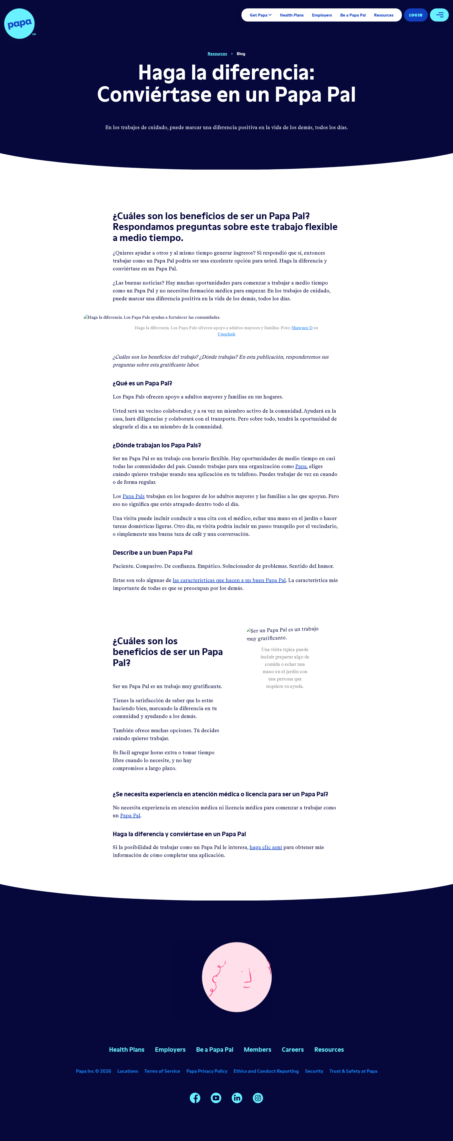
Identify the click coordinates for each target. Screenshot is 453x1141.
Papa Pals (133, 496)
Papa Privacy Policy (206, 1071)
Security (314, 1071)
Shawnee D (302, 328)
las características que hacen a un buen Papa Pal (229, 580)
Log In (416, 15)
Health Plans (292, 15)
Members (257, 1049)
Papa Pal (130, 816)
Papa (301, 466)
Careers (293, 1049)
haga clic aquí (266, 847)
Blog (241, 53)
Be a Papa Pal (353, 15)
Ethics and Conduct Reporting (266, 1071)
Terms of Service (162, 1071)
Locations (127, 1071)
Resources (383, 15)
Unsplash (226, 334)
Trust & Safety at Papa (353, 1071)
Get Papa (258, 15)
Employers (322, 15)
